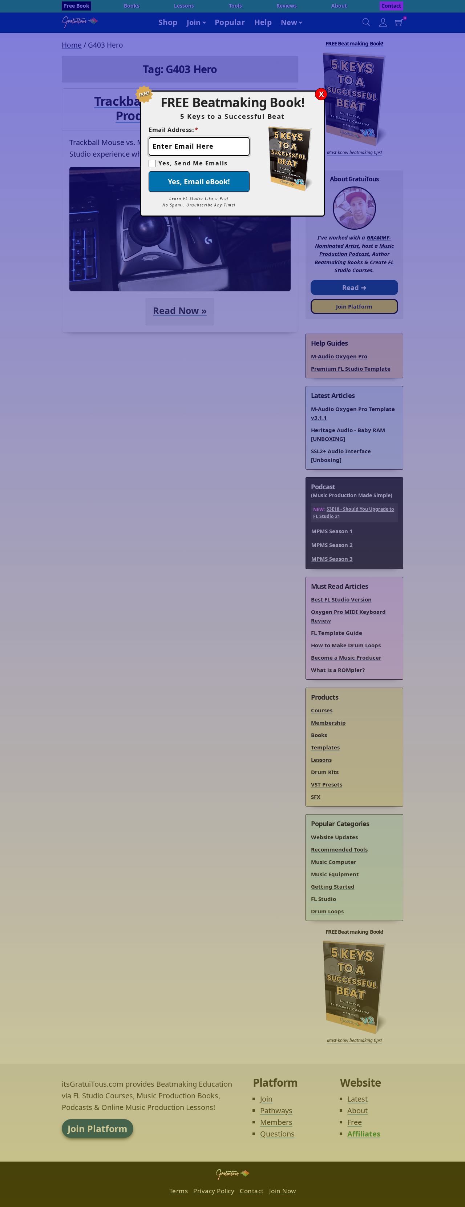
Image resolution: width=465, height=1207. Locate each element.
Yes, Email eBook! (199, 181)
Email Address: (173, 130)
